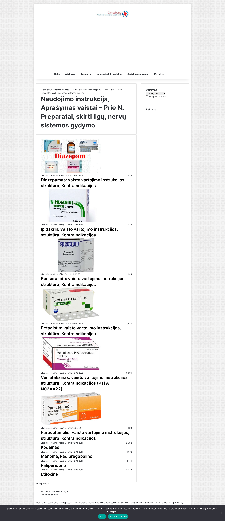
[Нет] (221, 512)
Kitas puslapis (42, 483)
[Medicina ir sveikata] (112, 14)
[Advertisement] (112, 45)
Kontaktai (159, 74)
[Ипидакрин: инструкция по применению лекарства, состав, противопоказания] (71, 221)
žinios (57, 74)
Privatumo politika (49, 494)
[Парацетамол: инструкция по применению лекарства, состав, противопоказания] (71, 425)
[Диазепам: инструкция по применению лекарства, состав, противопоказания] (71, 172)
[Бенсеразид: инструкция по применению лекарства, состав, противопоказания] (71, 271)
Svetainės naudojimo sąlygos (54, 491)
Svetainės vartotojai (138, 74)
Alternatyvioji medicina (109, 74)
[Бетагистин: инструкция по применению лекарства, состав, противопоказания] (71, 320)
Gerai (102, 516)
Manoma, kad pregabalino (66, 456)
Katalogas (70, 74)
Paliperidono (53, 465)
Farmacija (86, 74)
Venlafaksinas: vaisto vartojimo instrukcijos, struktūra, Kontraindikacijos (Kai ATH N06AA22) (85, 383)
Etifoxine (49, 474)
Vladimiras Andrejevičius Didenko (56, 175)
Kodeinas (50, 447)
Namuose (46, 89)
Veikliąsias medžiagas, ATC (64, 89)
